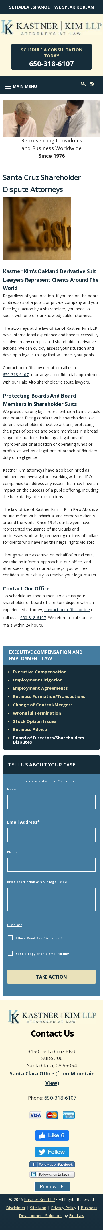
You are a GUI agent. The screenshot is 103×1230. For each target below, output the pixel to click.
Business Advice (30, 729)
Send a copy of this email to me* (43, 954)
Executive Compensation (39, 671)
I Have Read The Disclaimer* (39, 938)
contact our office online (67, 609)
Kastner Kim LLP (39, 1199)
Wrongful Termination (37, 713)
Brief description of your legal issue (37, 882)
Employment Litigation (37, 680)
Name (12, 789)
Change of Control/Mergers (43, 704)
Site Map (38, 1207)
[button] (20, 86)
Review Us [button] (52, 1186)
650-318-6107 (51, 63)
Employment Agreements (40, 688)
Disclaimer (14, 925)
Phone (12, 852)
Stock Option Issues (34, 721)
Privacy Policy (63, 1207)
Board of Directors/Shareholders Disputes (48, 740)
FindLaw (76, 1215)
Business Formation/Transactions (49, 696)
